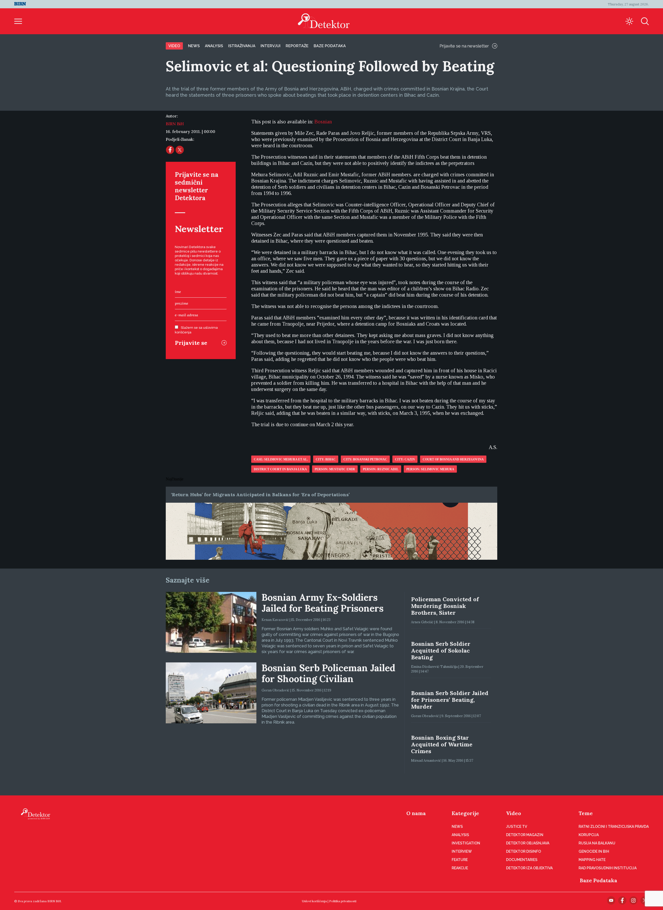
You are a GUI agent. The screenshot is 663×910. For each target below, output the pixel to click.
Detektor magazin (524, 835)
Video (174, 46)
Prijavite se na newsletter (464, 45)
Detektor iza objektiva (529, 868)
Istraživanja (241, 46)
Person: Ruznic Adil (381, 469)
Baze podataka (330, 46)
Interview (462, 851)
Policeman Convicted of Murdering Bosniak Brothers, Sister (445, 606)
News (194, 46)
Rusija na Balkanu (597, 843)
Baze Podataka (598, 880)
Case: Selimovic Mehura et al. (281, 459)
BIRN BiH (175, 123)
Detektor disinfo (523, 851)
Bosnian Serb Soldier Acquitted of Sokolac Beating (440, 650)
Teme (586, 813)
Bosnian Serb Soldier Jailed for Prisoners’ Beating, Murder (449, 699)
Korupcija (589, 835)
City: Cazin (405, 459)
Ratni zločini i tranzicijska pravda (614, 826)
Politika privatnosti (342, 901)
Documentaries (521, 860)
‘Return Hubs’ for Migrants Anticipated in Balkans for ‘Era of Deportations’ (260, 495)
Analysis (214, 46)
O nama (416, 813)
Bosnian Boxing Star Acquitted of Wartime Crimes (441, 744)
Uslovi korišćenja (314, 901)
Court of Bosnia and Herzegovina (453, 459)
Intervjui (270, 46)
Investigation (466, 843)
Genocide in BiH (594, 851)
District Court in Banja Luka (280, 469)
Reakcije (460, 868)
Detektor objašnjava (527, 843)
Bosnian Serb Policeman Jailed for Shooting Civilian (328, 673)
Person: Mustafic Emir (335, 469)
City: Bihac (326, 459)
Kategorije (465, 813)
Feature (460, 860)
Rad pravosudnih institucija (608, 868)
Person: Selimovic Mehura (430, 469)
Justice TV (516, 826)
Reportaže (297, 46)
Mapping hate (592, 860)
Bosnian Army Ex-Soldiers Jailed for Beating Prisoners (323, 602)
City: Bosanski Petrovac (365, 459)
